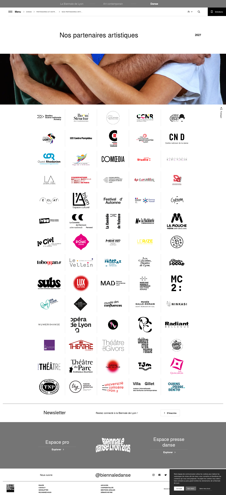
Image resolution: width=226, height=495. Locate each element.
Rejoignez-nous (45, 492)
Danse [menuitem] (154, 4)
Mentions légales (108, 490)
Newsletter (43, 490)
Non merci (190, 489)
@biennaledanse (113, 475)
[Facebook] (159, 475)
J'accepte (179, 489)
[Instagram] (153, 475)
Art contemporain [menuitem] (113, 4)
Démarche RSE (106, 492)
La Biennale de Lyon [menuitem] (71, 4)
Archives (104, 485)
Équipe (41, 485)
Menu (18, 12)
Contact (42, 488)
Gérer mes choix (204, 489)
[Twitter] (165, 475)
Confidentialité (107, 488)
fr (189, 11)
